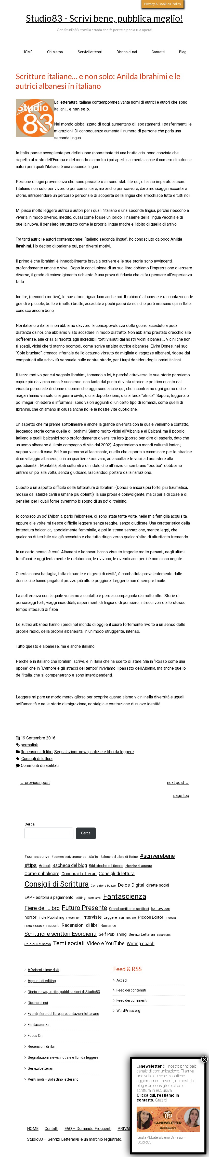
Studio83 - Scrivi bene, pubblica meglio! (104, 18)
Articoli (44, 865)
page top (181, 795)
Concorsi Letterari (79, 873)
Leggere (110, 917)
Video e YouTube (106, 943)
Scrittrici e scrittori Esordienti (60, 934)
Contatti (158, 52)
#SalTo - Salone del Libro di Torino (113, 857)
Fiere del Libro (42, 908)
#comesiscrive (36, 856)
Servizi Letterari (142, 934)
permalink (29, 744)
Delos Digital (131, 885)
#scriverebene (157, 856)
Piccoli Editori (151, 917)
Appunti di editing (42, 981)
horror (30, 917)
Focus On (35, 1036)
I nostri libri (73, 917)
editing (80, 898)
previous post (35, 782)
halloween (160, 908)
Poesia (171, 917)
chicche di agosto (138, 866)
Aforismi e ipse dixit (43, 970)
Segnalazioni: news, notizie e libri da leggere (94, 751)
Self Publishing (113, 934)
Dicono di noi (127, 52)
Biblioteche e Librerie (106, 865)
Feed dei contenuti (131, 990)
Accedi (121, 980)
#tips (30, 865)
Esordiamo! (94, 898)
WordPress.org (128, 1011)
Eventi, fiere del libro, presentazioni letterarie (63, 1014)
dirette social (157, 885)
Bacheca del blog (70, 865)
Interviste (92, 917)
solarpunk (164, 934)
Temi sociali (69, 943)
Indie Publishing (51, 917)
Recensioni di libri (37, 751)
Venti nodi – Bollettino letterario (53, 1079)
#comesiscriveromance (68, 857)
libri (121, 917)
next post (178, 782)
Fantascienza (124, 896)
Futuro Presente (84, 908)
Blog (182, 52)
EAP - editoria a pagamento (48, 897)
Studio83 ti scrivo (37, 944)
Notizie (131, 917)
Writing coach (140, 943)
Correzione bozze (103, 885)
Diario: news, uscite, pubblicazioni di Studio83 (64, 992)
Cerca (29, 824)
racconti (52, 926)
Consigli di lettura (37, 758)
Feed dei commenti (131, 1000)
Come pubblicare (41, 873)
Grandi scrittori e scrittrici (129, 909)
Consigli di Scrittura (56, 884)
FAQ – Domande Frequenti (87, 1128)
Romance (108, 926)
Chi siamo (55, 52)
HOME (28, 52)
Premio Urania (34, 926)
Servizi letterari (90, 52)
